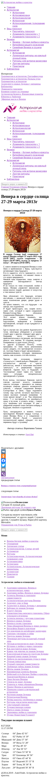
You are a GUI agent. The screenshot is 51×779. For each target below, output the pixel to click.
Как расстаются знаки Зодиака (21, 649)
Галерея (10, 576)
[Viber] (25, 474)
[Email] (25, 469)
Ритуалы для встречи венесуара (29, 61)
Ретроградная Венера (17, 697)
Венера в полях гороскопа (19, 623)
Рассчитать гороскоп (23, 31)
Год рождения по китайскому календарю (26, 631)
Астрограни (18, 12)
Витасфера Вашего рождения (21, 628)
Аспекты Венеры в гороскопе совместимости (21, 596)
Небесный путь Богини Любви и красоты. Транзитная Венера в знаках (27, 675)
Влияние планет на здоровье (15, 91)
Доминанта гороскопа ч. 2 (26, 36)
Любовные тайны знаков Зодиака (23, 666)
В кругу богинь (14, 610)
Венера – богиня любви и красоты (30, 42)
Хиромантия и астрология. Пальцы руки (21, 79)
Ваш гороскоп (14, 28)
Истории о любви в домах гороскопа (24, 646)
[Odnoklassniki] (25, 456)
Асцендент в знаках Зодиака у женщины (21, 84)
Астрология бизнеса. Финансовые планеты (22, 94)
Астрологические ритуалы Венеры (24, 600)
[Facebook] (25, 460)
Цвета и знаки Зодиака (18, 710)
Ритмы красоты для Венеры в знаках (24, 699)
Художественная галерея (19, 707)
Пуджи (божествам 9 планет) (21, 715)
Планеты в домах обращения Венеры (25, 684)
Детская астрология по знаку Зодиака (25, 644)
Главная (11, 7)
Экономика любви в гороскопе (22, 712)
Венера (10, 39)
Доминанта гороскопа (11, 89)
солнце (11, 477)
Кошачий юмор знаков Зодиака (22, 656)
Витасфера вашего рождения (28, 44)
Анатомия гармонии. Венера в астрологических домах (21, 589)
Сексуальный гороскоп (18, 704)
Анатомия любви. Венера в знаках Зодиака (28, 593)
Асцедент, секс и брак (17, 603)
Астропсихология (21, 18)
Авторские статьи (15, 546)
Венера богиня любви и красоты (22, 541)
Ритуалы (11, 554)
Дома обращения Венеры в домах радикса (27, 626)
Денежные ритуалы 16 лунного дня (18, 507)
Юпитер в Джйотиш (11, 96)
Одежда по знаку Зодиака (19, 682)
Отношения (12, 543)
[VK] (25, 451)
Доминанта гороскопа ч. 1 (26, 34)
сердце (4, 477)
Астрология (13, 10)
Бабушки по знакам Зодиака (20, 608)
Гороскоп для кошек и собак (20, 633)
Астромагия (13, 50)
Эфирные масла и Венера (13, 99)
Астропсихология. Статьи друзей (23, 549)
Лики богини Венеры (17, 679)
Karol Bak (30, 434)
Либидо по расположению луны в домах (26, 659)
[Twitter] (25, 465)
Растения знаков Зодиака (19, 694)
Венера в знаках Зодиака (19, 621)
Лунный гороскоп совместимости (23, 664)
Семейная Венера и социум (27, 47)
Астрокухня (18, 20)
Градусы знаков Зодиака (18, 636)
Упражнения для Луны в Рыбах (16, 525)
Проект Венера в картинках (20, 687)
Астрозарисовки (21, 15)
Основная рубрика (18, 187)
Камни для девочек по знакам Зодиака (25, 651)
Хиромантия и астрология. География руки (22, 76)
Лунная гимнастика (16, 661)
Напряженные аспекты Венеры (22, 671)
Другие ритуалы (21, 63)
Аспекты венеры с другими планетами (25, 618)
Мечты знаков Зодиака (18, 669)
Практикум (18, 66)
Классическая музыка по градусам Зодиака (27, 654)
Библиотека (13, 69)
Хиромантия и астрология (13, 81)
